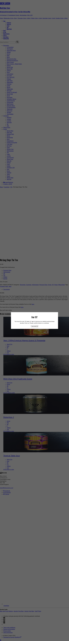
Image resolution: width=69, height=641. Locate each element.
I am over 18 (34, 326)
